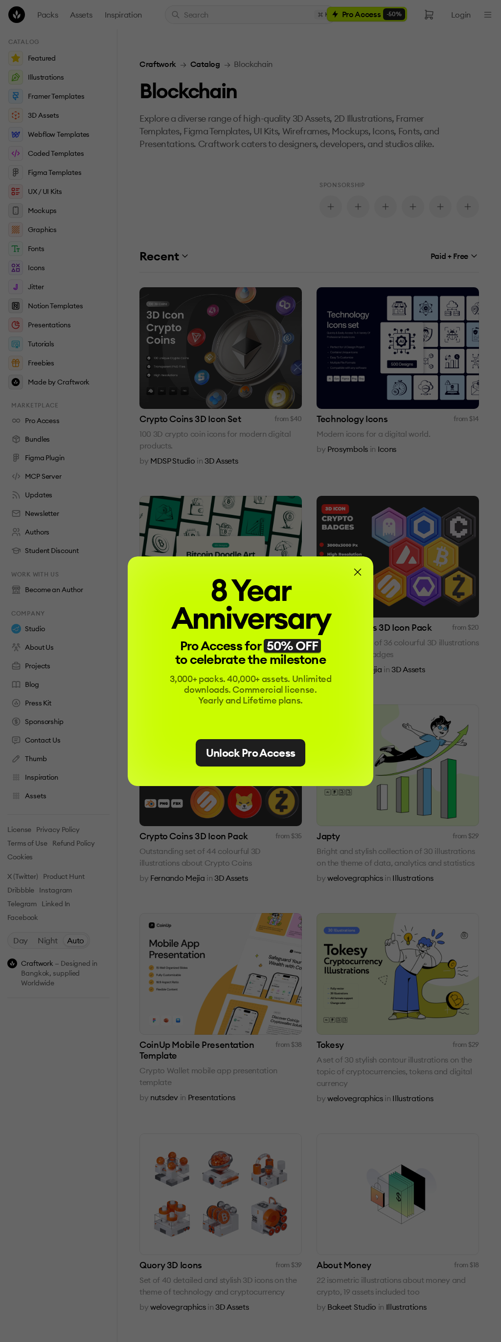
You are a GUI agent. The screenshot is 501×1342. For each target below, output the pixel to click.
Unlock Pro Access (251, 753)
